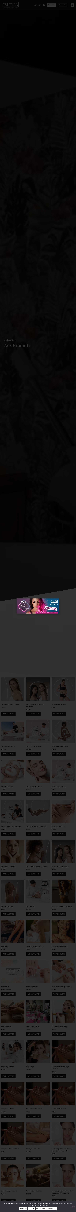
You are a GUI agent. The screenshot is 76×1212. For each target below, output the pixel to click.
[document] (38, 606)
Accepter (23, 1209)
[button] (56, 601)
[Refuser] (73, 1206)
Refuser (31, 1209)
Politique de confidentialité (46, 1209)
